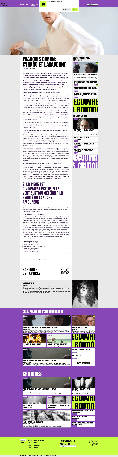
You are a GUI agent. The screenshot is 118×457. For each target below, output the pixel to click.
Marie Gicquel (32, 68)
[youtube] (93, 444)
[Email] (96, 444)
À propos (22, 443)
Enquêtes (30, 442)
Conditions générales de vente (35, 456)
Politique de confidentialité (50, 456)
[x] (96, 441)
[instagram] (90, 441)
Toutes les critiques (83, 363)
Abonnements (23, 440)
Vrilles (35, 442)
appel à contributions (39, 440)
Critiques (30, 447)
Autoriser (75, 10)
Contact (36, 447)
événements (37, 445)
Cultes (29, 445)
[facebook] (93, 441)
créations (30, 440)
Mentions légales (23, 456)
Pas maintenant (66, 10)
